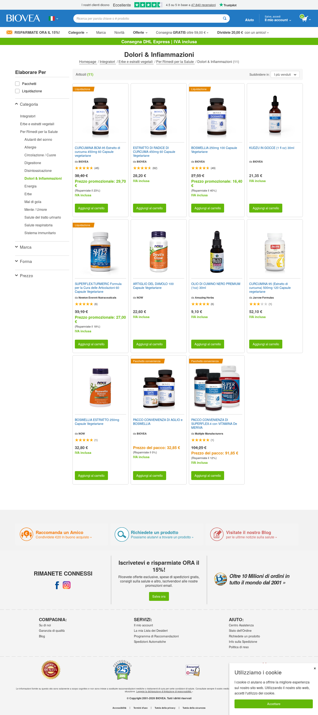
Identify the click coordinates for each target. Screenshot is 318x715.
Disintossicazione (38, 170)
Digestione (32, 162)
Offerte (138, 32)
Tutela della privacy (165, 708)
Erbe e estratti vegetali (136, 61)
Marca (101, 32)
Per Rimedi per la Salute (175, 61)
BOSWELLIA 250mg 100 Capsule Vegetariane (214, 150)
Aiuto (249, 19)
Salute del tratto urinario (42, 217)
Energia (30, 186)
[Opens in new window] (57, 585)
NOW (140, 297)
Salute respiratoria (38, 224)
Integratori (108, 61)
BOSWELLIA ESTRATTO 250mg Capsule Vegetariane (97, 421)
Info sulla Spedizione (243, 641)
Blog (42, 636)
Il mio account (143, 625)
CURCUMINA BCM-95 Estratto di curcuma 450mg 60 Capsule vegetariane (97, 152)
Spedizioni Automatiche (150, 641)
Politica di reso (239, 647)
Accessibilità (119, 708)
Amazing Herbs (204, 297)
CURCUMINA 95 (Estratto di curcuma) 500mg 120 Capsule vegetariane (270, 288)
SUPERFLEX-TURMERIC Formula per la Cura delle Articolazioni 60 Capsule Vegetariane (98, 288)
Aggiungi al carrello (91, 208)
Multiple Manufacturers (209, 433)
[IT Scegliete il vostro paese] (53, 18)
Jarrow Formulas (263, 297)
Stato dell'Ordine (240, 630)
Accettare (273, 703)
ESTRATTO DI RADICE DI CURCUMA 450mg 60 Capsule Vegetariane (154, 152)
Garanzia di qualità (52, 630)
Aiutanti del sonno (38, 139)
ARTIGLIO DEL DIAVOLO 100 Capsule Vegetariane (153, 286)
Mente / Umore (35, 209)
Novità (119, 32)
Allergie (30, 147)
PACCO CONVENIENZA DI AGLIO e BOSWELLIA (158, 421)
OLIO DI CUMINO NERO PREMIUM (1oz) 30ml (215, 286)
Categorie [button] (76, 32)
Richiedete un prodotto (244, 636)
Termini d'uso (140, 708)
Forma (26, 261)
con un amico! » (243, 32)
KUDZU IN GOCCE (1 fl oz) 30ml (271, 148)
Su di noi (45, 625)
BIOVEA (83, 161)
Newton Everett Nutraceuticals (97, 297)
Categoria (29, 104)
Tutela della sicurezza (194, 708)
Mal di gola (32, 201)
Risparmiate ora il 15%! (37, 32)
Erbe (28, 193)
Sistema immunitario (40, 232)
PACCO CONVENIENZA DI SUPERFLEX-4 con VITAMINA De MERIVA (214, 424)
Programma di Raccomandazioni (156, 636)
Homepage (88, 61)
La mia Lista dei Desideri (151, 630)
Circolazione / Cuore (40, 154)
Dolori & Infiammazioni (43, 178)
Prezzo (26, 275)
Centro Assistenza (241, 625)
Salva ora (158, 596)
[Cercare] (225, 18)
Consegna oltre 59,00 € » (182, 32)
